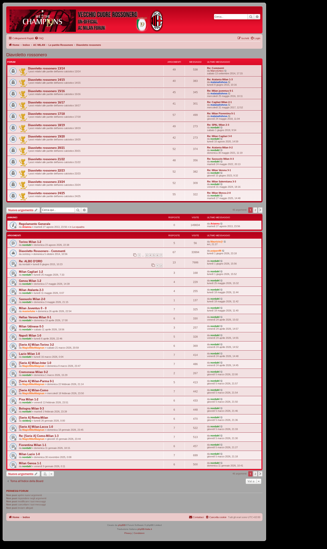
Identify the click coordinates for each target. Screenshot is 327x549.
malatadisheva (218, 82)
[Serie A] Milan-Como (33, 390)
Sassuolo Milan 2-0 (32, 299)
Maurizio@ (216, 241)
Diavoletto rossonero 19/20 (46, 136)
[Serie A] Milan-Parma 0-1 (36, 381)
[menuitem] (39, 38)
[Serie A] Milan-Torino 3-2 (36, 344)
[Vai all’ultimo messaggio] (221, 223)
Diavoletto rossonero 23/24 (46, 182)
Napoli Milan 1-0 (30, 335)
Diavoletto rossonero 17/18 (46, 113)
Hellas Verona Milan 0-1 (35, 317)
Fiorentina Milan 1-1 (32, 445)
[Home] (86, 19)
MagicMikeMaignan (33, 347)
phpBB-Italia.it (144, 529)
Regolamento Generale (34, 224)
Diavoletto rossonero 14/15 (46, 79)
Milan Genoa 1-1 (30, 463)
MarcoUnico (217, 70)
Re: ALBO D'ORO (30, 261)
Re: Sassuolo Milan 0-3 (220, 158)
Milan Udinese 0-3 (31, 326)
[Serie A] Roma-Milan (33, 417)
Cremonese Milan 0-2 (33, 372)
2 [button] (255, 210)
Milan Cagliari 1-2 (31, 271)
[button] (260, 210)
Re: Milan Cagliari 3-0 (219, 136)
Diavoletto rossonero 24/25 (46, 193)
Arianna (26, 227)
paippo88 (215, 250)
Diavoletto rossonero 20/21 (46, 147)
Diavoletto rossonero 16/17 (46, 102)
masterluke (28, 311)
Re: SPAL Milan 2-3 (218, 124)
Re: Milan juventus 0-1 (220, 90)
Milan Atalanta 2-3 (31, 290)
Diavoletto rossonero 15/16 (46, 91)
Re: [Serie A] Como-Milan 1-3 (39, 436)
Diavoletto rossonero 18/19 (46, 125)
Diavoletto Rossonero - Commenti (42, 251)
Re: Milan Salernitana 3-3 (221, 181)
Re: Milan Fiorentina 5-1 (221, 113)
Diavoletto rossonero (26, 54)
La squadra (78, 227)
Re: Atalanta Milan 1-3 (220, 79)
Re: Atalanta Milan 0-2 (220, 147)
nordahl (215, 127)
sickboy (26, 420)
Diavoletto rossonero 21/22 (46, 159)
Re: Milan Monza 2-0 (219, 193)
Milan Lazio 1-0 (29, 454)
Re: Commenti (215, 68)
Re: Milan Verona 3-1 (219, 170)
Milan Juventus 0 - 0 (32, 308)
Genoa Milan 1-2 (30, 281)
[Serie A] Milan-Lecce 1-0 (36, 426)
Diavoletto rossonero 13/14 (46, 68)
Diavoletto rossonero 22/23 (46, 170)
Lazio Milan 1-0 (29, 353)
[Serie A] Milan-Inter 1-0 (35, 363)
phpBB (121, 525)
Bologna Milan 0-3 (31, 408)
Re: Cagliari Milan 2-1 (219, 102)
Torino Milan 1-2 (30, 242)
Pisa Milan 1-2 (28, 399)
